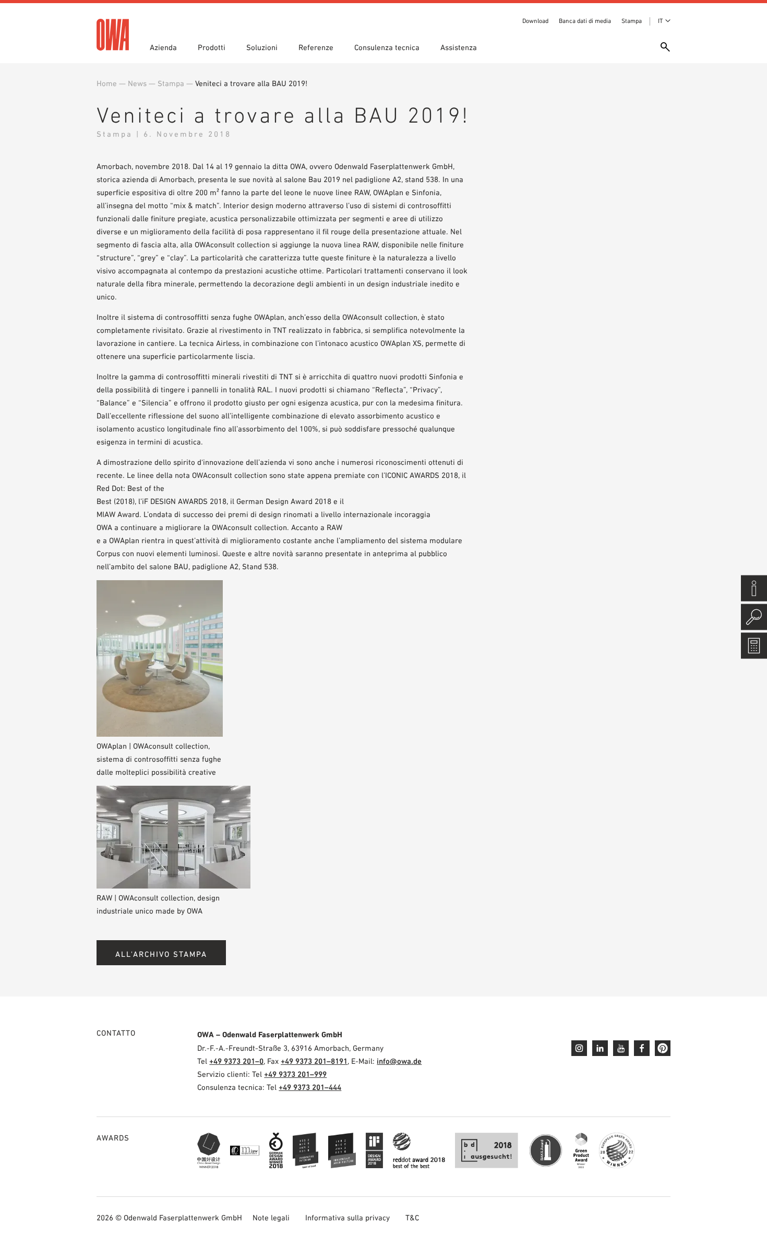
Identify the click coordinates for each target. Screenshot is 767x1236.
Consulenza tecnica (387, 47)
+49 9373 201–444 (310, 1087)
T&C (412, 1217)
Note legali (271, 1217)
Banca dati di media (585, 21)
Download (535, 21)
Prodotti (211, 47)
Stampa (631, 21)
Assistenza (458, 47)
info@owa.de (399, 1061)
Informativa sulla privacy (347, 1217)
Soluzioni (262, 47)
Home (107, 83)
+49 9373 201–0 (236, 1061)
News (137, 83)
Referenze (315, 47)
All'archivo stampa (161, 954)
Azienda (163, 47)
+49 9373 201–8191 (314, 1061)
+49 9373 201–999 (295, 1074)
